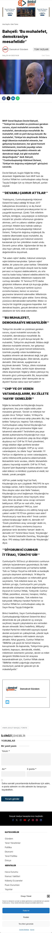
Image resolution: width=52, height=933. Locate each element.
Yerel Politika (11, 856)
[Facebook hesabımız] (13, 820)
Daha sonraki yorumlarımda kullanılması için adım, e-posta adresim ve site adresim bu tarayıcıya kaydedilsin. (26, 786)
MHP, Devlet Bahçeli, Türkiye (15, 728)
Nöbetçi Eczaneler (14, 880)
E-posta (31, 769)
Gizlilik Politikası (24, 929)
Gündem (9, 838)
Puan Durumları (12, 885)
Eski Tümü (46, 55)
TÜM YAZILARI (41, 49)
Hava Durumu (11, 872)
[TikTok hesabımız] (29, 820)
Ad (4, 769)
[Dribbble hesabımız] (37, 820)
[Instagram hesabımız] (21, 820)
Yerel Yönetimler (13, 843)
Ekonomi (9, 852)
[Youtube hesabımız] (25, 820)
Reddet (26, 917)
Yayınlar (9, 889)
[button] (48, 896)
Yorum (6, 751)
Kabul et (26, 911)
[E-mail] (7, 703)
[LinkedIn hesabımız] (41, 820)
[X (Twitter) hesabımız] (17, 820)
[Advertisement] (26, 111)
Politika (8, 847)
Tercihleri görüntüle (26, 924)
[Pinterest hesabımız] (33, 820)
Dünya (8, 860)
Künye (32, 929)
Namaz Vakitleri (12, 876)
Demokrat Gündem (18, 49)
